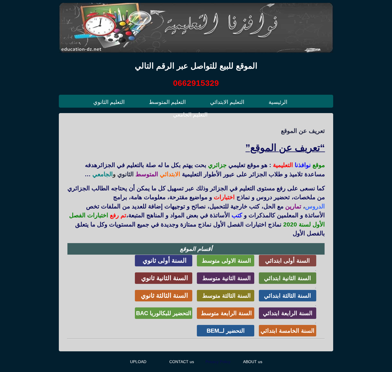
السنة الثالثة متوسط (226, 295)
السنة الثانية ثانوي (163, 278)
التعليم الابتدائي (227, 102)
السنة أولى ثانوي (164, 260)
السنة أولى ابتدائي (287, 260)
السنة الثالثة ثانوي (163, 295)
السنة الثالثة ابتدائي (287, 295)
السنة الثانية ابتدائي (287, 278)
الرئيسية (278, 102)
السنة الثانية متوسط (226, 278)
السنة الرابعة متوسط (225, 313)
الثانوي (125, 174)
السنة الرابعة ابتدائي (288, 313)
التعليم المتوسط (167, 102)
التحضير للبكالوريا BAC (163, 313)
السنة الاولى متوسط (225, 260)
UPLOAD (138, 361)
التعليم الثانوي (109, 102)
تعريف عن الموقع (303, 130)
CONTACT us (181, 361)
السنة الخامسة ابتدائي (288, 331)
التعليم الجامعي (190, 115)
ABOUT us (252, 361)
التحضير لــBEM (226, 331)
